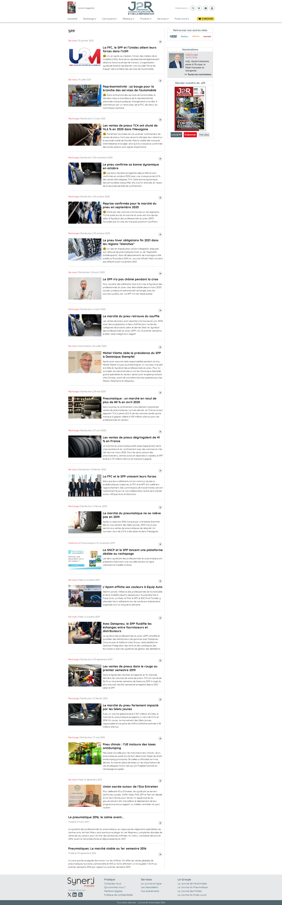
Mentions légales (113, 891)
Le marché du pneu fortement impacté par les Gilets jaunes (130, 707)
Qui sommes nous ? (115, 887)
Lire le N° (176, 134)
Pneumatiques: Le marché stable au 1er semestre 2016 (107, 848)
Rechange (88, 18)
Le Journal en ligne (151, 883)
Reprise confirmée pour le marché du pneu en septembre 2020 (129, 205)
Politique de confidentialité (118, 894)
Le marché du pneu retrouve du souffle (131, 316)
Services (162, 18)
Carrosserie (108, 18)
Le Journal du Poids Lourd (192, 894)
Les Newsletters (149, 887)
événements (181, 8)
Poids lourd (180, 18)
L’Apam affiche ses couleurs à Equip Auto (132, 587)
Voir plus (204, 134)
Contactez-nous (112, 883)
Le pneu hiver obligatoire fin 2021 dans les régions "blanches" (130, 242)
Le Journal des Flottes (190, 891)
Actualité (72, 18)
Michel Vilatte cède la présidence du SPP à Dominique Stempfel (132, 354)
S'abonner (190, 134)
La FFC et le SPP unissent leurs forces (129, 476)
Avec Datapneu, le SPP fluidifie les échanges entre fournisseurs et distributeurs (127, 627)
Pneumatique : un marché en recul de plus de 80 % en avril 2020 (129, 400)
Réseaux (127, 18)
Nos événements (150, 891)
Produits (144, 18)
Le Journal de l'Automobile (192, 883)
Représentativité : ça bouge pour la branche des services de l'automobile (129, 88)
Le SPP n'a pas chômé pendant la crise (130, 279)
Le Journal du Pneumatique (193, 887)
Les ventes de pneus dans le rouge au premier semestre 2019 (130, 668)
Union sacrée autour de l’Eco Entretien (130, 786)
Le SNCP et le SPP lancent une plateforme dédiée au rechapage (133, 551)
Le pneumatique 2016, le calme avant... (96, 817)
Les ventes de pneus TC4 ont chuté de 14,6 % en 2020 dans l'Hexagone (130, 127)
